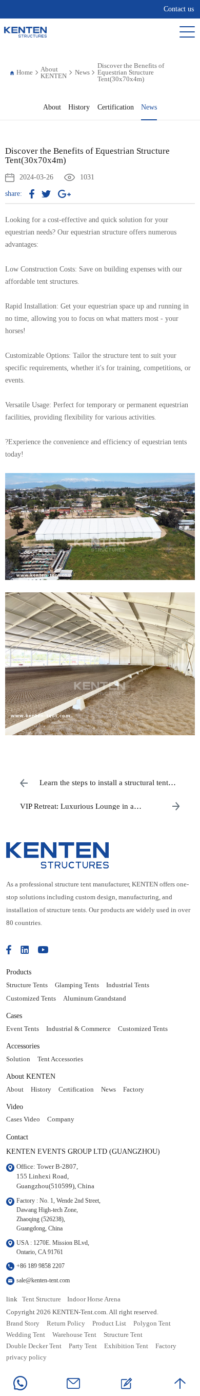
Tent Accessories (60, 1059)
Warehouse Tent (74, 1334)
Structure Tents (27, 985)
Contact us (179, 9)
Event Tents (22, 1028)
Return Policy (66, 1323)
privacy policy (26, 1357)
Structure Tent (123, 1334)
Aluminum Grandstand (94, 998)
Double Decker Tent (34, 1346)
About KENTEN (54, 72)
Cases (14, 1015)
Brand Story (22, 1323)
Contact (17, 1136)
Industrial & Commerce (78, 1028)
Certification (115, 107)
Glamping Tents (77, 985)
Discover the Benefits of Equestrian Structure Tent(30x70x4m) (130, 72)
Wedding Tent (25, 1334)
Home (24, 72)
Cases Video (23, 1119)
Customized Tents (31, 998)
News (82, 72)
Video (14, 1106)
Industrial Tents (127, 985)
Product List (109, 1323)
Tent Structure (41, 1299)
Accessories (22, 1045)
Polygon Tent (152, 1323)
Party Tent (83, 1346)
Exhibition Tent (126, 1346)
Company (60, 1119)
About (52, 107)
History (79, 107)
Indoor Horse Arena (94, 1299)
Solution (18, 1059)
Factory (133, 1089)
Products (18, 971)
